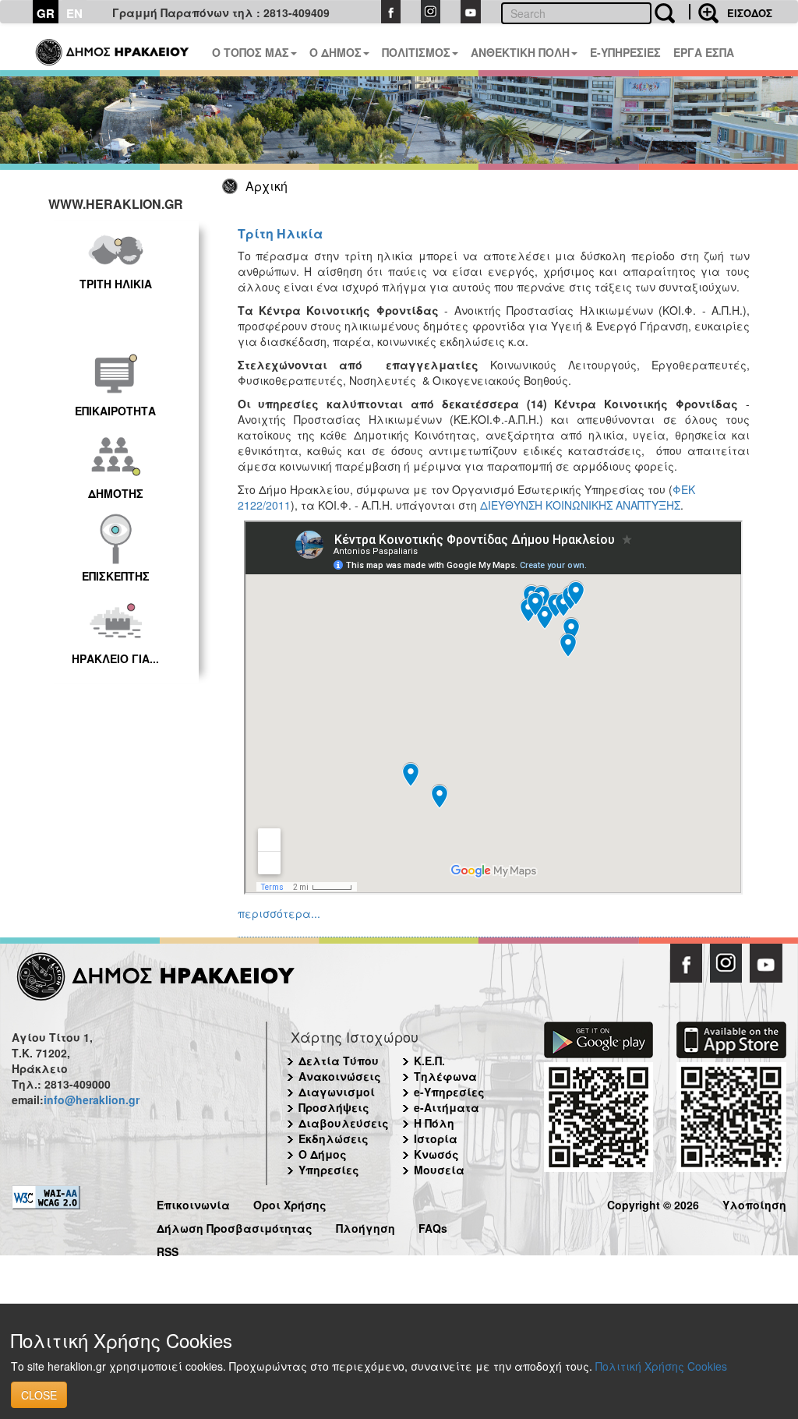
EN (74, 13)
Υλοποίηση (754, 1203)
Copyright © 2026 (653, 1203)
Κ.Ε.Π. (429, 1060)
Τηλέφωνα (445, 1076)
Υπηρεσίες (328, 1169)
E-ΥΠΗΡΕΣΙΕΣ (625, 52)
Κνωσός (436, 1154)
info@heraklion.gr (91, 1099)
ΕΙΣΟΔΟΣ (749, 12)
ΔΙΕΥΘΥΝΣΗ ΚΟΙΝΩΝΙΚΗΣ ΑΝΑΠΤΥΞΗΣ (580, 505)
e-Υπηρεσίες (449, 1092)
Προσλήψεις (333, 1107)
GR (46, 13)
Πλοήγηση (365, 1226)
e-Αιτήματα (446, 1107)
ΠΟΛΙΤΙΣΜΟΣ (416, 52)
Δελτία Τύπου (338, 1060)
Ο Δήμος (322, 1154)
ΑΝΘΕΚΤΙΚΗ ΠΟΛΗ (520, 52)
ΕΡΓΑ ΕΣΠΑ (703, 52)
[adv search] (704, 11)
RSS (167, 1249)
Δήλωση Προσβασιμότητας (234, 1226)
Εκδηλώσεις (333, 1138)
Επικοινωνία (193, 1203)
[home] (113, 46)
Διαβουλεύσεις (343, 1123)
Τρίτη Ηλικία (280, 233)
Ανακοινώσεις (339, 1076)
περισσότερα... (279, 913)
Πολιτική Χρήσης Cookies (661, 1366)
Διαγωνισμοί (336, 1092)
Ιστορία (435, 1138)
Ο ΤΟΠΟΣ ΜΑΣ (250, 52)
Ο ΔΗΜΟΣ (335, 52)
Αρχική (266, 186)
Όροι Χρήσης (290, 1203)
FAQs (432, 1226)
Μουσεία (439, 1169)
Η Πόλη (434, 1123)
